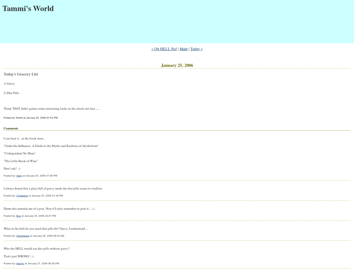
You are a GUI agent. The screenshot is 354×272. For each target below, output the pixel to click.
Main (184, 49)
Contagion (22, 195)
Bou (18, 216)
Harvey (20, 263)
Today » (196, 49)
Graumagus (22, 235)
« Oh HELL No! (164, 49)
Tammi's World (28, 8)
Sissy (19, 175)
